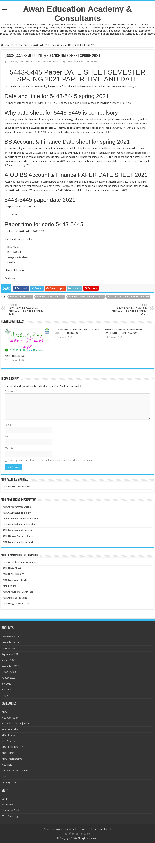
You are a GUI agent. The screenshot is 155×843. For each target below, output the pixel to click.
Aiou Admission (10, 717)
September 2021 (10, 654)
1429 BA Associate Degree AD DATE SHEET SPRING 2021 (124, 331)
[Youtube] (84, 833)
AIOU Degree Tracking (15, 597)
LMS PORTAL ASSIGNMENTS (17, 770)
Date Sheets (13, 247)
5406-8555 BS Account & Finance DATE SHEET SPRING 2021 (129, 309)
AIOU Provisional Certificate (18, 591)
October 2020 (9, 671)
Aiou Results (9, 586)
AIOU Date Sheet (21, 45)
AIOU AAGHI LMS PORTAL (17, 486)
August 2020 (8, 677)
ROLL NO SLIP (14, 252)
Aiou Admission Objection (15, 723)
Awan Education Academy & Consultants (77, 13)
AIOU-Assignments (12, 758)
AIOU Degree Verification (16, 603)
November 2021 (10, 642)
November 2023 (10, 636)
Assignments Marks (17, 257)
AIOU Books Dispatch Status (18, 536)
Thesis (5, 776)
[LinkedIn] (80, 833)
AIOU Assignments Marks (16, 580)
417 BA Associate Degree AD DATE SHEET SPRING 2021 (77, 331)
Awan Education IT (101, 829)
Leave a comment (75, 62)
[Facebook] (70, 833)
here (18, 156)
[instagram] (88, 833)
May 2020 (7, 695)
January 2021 (9, 660)
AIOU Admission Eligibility (17, 512)
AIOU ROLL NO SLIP (13, 574)
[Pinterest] (77, 833)
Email (8, 436)
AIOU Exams (53, 62)
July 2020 (6, 683)
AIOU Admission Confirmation (19, 524)
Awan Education (65, 829)
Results (11, 262)
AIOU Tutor (8, 753)
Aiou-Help (7, 764)
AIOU (5, 711)
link (116, 156)
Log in (5, 798)
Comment (11, 391)
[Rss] (66, 833)
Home (6, 45)
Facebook (10, 278)
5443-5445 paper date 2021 (50, 296)
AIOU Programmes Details (17, 506)
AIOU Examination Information (19, 562)
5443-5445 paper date (21, 296)
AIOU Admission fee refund (18, 542)
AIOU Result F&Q (15, 356)
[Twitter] (73, 833)
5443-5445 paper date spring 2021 (86, 296)
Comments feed (10, 810)
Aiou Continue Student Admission (21, 518)
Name (9, 424)
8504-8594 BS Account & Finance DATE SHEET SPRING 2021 (26, 309)
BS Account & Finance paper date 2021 (128, 296)
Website (9, 448)
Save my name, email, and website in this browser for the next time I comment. (50, 460)
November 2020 (10, 666)
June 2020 (7, 689)
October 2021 (9, 648)
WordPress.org (10, 816)
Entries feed (8, 804)
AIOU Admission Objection (17, 530)
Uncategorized (10, 782)
